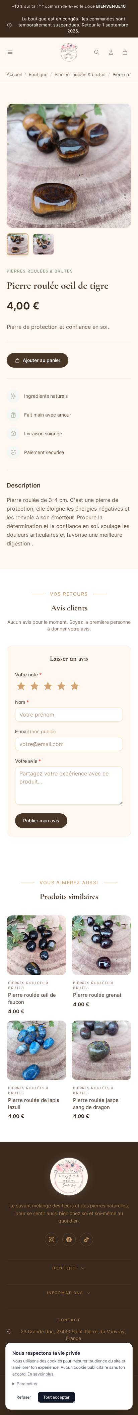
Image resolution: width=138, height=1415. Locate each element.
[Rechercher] (96, 52)
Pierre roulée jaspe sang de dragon (96, 1103)
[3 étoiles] (48, 686)
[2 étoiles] (34, 686)
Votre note (28, 674)
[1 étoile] (21, 686)
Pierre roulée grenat (97, 995)
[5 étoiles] (75, 686)
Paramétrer (27, 1383)
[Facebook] (69, 1239)
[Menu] (10, 52)
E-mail (35, 731)
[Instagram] (51, 1239)
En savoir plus (40, 1373)
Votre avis (28, 761)
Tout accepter (56, 1397)
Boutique (38, 74)
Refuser (23, 1397)
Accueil (14, 74)
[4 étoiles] (61, 686)
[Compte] (111, 52)
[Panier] (125, 52)
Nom (22, 702)
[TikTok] (86, 1239)
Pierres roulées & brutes (80, 74)
